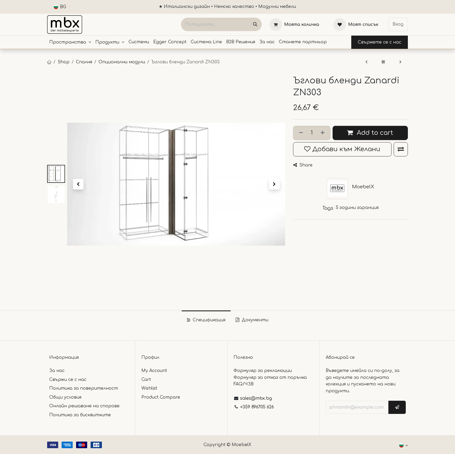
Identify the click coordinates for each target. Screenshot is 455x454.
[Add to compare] (401, 149)
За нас (57, 370)
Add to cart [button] (374, 132)
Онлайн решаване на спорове (84, 406)
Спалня (84, 62)
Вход (398, 24)
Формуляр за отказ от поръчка (270, 377)
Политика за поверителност (83, 388)
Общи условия (65, 397)
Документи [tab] (254, 320)
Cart (146, 379)
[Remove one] (300, 133)
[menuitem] (70, 42)
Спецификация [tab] (208, 320)
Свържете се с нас (379, 42)
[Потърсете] (255, 24)
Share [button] (305, 165)
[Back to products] (383, 62)
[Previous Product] (366, 62)
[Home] (49, 62)
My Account (154, 370)
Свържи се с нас (67, 379)
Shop (64, 62)
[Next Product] (400, 62)
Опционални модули (121, 62)
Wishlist (149, 388)
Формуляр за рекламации (263, 370)
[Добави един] (323, 133)
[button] (78, 184)
